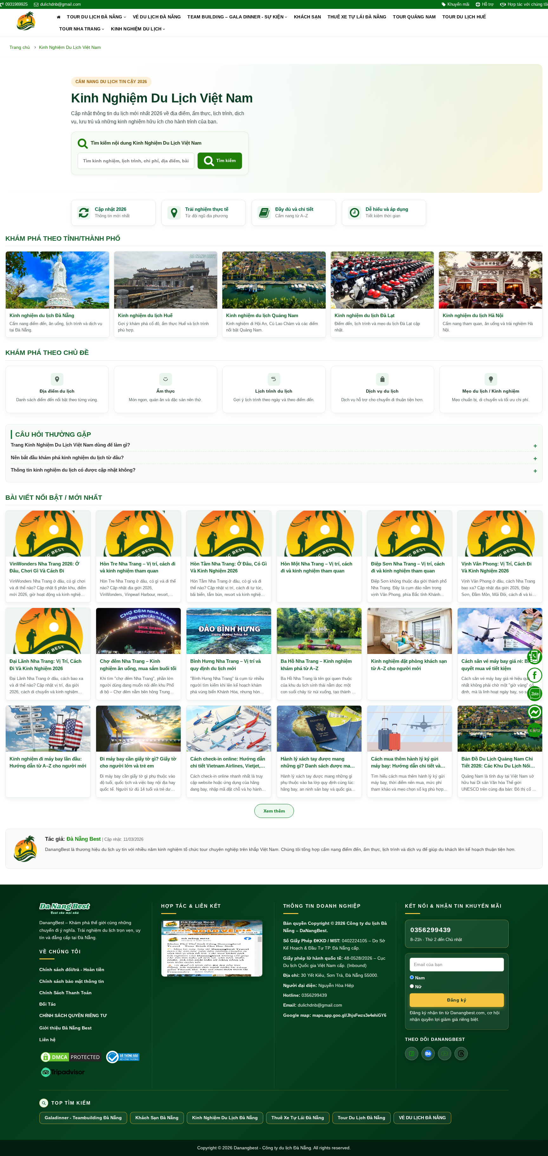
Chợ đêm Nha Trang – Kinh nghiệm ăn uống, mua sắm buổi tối (138, 664)
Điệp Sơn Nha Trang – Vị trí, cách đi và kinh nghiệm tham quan (408, 567)
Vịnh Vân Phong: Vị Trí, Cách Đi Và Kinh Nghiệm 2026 (496, 567)
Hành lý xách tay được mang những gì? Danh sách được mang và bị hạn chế (318, 763)
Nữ (417, 986)
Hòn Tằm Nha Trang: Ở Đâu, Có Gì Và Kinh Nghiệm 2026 (228, 567)
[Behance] (428, 1053)
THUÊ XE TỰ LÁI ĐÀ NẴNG (357, 17)
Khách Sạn (307, 17)
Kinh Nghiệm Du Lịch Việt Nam (70, 47)
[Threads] (461, 1053)
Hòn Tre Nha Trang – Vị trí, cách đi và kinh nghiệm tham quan (137, 567)
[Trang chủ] (58, 17)
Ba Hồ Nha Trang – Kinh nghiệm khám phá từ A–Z (316, 664)
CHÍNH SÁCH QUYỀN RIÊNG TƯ (73, 1015)
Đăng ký (456, 1000)
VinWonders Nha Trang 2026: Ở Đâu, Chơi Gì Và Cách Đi (44, 567)
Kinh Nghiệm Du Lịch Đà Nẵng (225, 1117)
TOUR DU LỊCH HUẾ (464, 17)
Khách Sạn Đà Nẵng (157, 1117)
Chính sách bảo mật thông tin (71, 981)
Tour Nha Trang (80, 29)
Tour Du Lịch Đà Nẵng (95, 17)
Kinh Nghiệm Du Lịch (137, 29)
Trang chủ (20, 47)
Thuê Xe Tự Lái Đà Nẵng (297, 1117)
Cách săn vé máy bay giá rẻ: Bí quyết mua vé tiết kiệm (495, 664)
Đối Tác (47, 1004)
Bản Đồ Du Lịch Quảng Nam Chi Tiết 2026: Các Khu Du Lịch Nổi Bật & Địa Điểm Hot (497, 763)
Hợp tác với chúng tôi (528, 4)
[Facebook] (411, 1053)
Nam (419, 977)
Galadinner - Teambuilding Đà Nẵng (83, 1117)
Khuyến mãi (458, 4)
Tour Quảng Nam (414, 17)
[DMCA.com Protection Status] (71, 1057)
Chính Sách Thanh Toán (65, 992)
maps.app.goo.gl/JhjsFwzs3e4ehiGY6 (349, 1015)
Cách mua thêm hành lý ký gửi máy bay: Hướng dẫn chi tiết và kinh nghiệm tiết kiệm (405, 763)
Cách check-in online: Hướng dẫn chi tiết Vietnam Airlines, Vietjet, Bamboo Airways (227, 763)
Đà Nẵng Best (84, 839)
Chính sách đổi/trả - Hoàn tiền (71, 969)
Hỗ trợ (488, 4)
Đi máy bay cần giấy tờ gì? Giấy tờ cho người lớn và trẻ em (138, 762)
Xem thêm (274, 810)
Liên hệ (47, 1039)
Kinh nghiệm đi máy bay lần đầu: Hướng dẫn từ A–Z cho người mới (48, 762)
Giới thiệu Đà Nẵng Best (65, 1027)
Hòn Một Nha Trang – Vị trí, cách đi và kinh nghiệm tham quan (316, 567)
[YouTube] (444, 1053)
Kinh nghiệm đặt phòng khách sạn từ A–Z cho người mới (409, 664)
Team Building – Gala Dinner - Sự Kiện (236, 17)
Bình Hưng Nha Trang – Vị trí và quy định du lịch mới (225, 664)
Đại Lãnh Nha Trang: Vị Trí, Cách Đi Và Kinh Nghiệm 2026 (46, 664)
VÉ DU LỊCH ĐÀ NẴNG (157, 17)
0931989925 (16, 4)
